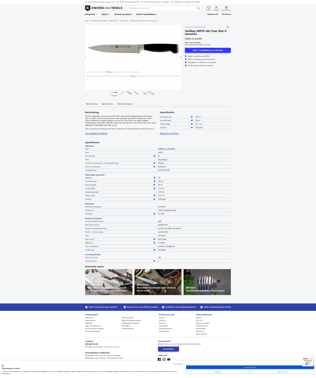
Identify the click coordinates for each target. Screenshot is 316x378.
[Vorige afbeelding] (85, 57)
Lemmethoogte (166, 117)
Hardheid (88, 214)
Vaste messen (90, 320)
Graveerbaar (90, 156)
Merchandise (201, 328)
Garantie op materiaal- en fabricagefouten (101, 163)
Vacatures (200, 331)
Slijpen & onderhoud (92, 326)
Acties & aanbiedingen (146, 14)
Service (161, 318)
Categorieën (90, 14)
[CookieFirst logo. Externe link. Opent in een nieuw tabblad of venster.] (3, 366)
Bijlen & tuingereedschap (131, 320)
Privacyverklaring (165, 328)
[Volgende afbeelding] (181, 57)
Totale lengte (165, 124)
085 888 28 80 (91, 344)
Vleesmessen (124, 21)
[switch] (307, 363)
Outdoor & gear (128, 318)
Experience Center (203, 323)
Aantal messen (91, 261)
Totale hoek (89, 250)
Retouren (162, 323)
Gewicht (163, 128)
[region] (133, 60)
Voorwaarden (164, 331)
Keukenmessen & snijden (98, 21)
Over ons (199, 320)
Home (87, 21)
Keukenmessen (113, 21)
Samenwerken (201, 334)
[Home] (103, 7)
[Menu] (312, 357)
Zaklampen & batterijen (131, 323)
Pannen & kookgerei (92, 331)
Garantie (162, 320)
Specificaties (107, 104)
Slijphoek (88, 178)
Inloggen (216, 10)
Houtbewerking (128, 328)
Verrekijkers (126, 326)
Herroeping (163, 326)
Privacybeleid (177, 364)
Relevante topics (125, 104)
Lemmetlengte (165, 120)
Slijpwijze (88, 243)
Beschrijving (92, 104)
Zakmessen (89, 318)
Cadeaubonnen (202, 326)
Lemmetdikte (90, 188)
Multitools (88, 323)
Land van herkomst (92, 167)
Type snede (89, 239)
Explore (105, 14)
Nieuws (199, 318)
